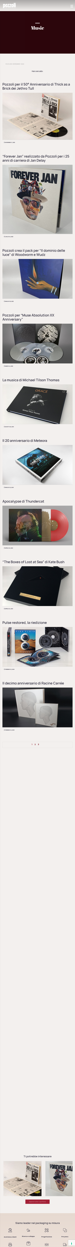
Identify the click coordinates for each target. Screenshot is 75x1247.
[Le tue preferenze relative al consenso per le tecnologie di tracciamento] (71, 1243)
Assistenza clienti (10, 1237)
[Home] (9, 5)
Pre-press (64, 1237)
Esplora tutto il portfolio (37, 1202)
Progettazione (46, 1237)
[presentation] (5, 1177)
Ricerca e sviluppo (28, 1236)
